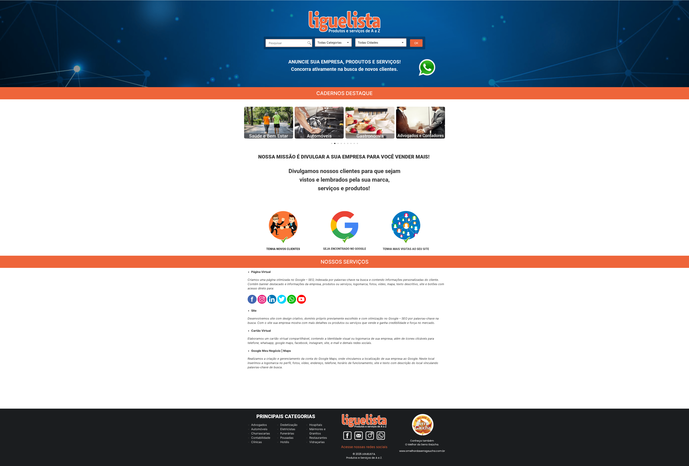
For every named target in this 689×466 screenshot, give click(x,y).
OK (416, 43)
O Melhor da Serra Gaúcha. (422, 444)
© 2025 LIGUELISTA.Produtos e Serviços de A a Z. (364, 456)
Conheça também (422, 441)
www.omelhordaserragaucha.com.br (422, 451)
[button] (247, 122)
